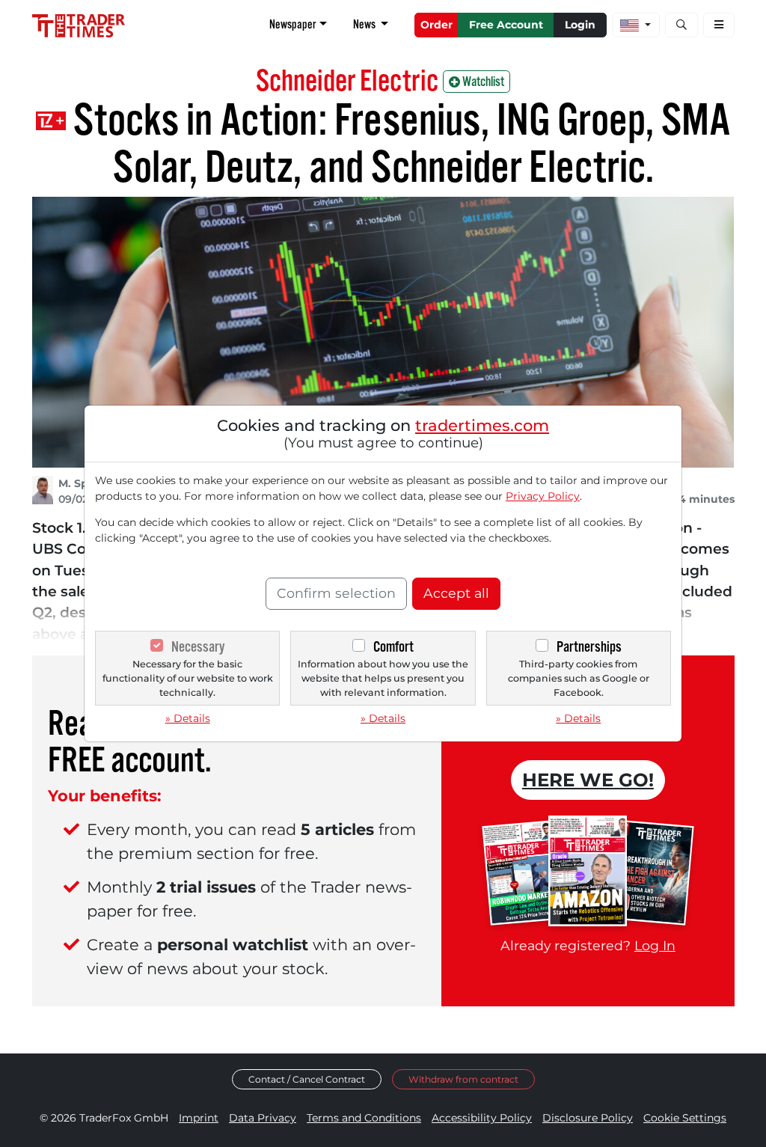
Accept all (456, 593)
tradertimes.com (482, 425)
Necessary (197, 647)
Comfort (393, 647)
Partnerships (589, 647)
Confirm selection (336, 593)
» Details (187, 718)
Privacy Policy (543, 496)
